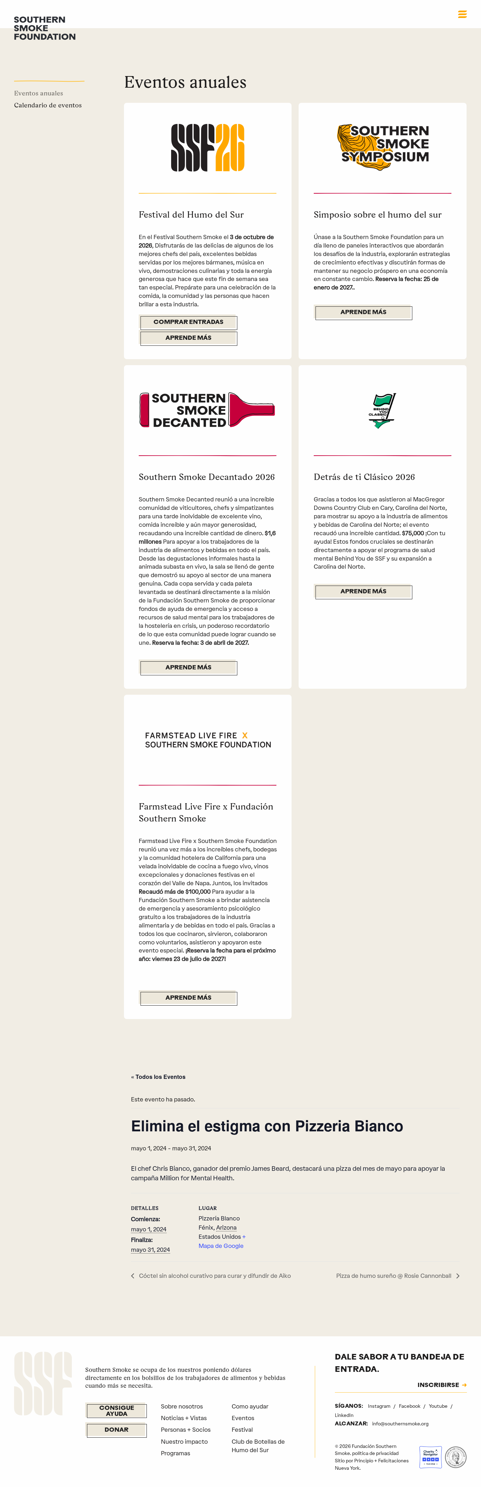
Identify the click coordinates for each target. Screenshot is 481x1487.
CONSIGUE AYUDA (116, 1411)
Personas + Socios (186, 1429)
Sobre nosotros (182, 1406)
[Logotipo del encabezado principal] (44, 27)
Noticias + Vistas (184, 1418)
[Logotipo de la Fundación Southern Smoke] (43, 1385)
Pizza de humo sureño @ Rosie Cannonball (394, 1275)
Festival (242, 1429)
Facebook (410, 1406)
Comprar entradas (189, 322)
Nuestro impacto (184, 1441)
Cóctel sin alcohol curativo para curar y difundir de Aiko (214, 1275)
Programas (175, 1453)
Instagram (380, 1406)
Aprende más (188, 338)
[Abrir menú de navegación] (462, 14)
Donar (117, 1430)
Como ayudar (250, 1406)
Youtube (439, 1406)
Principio (363, 1460)
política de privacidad (375, 1453)
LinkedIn (344, 1415)
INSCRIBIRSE (438, 1385)
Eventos (243, 1418)
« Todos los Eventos (158, 1077)
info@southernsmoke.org (400, 1423)
